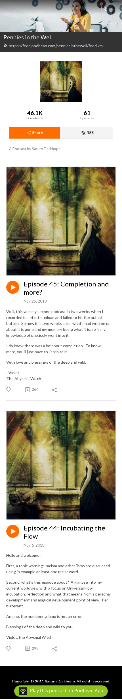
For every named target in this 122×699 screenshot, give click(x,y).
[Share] (55, 390)
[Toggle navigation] (115, 8)
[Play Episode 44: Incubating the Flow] (12, 531)
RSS (90, 132)
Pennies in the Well (28, 37)
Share (37, 132)
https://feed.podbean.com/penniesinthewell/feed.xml (56, 45)
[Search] (104, 8)
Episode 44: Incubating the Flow (64, 532)
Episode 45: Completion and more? (66, 288)
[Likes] (9, 389)
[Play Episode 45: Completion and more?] (12, 287)
